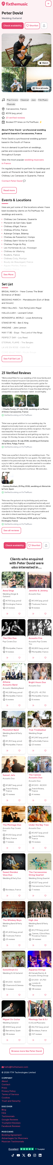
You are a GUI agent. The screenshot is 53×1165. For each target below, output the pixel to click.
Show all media (42, 88)
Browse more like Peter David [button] (26, 1051)
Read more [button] (9, 190)
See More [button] (8, 274)
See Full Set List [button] (12, 358)
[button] (48, 4)
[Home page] (15, 4)
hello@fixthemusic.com (16, 1067)
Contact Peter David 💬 (14, 181)
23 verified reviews (15, 117)
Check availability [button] (13, 25)
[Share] (44, 25)
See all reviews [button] (11, 530)
